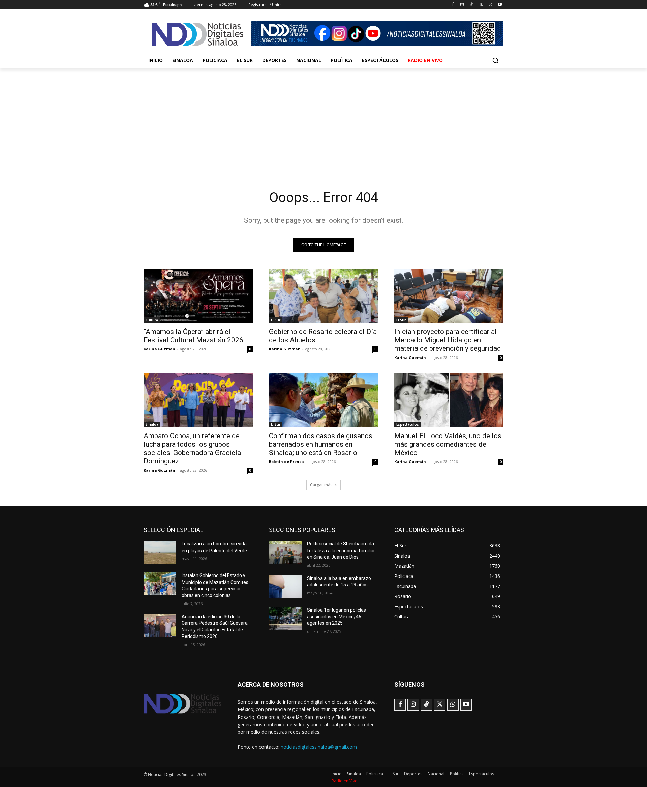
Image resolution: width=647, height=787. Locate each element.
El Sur (275, 320)
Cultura (152, 320)
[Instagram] (462, 5)
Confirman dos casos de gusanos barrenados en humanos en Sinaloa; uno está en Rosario (320, 444)
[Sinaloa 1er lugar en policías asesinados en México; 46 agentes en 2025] (285, 618)
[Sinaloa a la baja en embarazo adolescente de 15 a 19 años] (285, 586)
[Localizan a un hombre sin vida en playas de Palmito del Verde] (160, 552)
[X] (481, 5)
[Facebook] (453, 5)
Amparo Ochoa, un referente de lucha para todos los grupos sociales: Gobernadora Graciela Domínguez (192, 448)
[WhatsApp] (490, 5)
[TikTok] (471, 5)
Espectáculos (407, 424)
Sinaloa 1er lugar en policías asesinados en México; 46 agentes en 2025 (336, 616)
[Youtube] (499, 5)
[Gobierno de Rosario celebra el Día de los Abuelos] (323, 296)
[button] (495, 60)
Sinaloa (152, 424)
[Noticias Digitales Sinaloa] (197, 34)
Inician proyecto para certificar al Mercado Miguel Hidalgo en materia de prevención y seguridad (447, 340)
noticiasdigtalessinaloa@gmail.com (319, 746)
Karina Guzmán (159, 349)
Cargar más (321, 485)
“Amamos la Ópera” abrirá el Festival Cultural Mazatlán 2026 (193, 336)
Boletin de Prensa (286, 461)
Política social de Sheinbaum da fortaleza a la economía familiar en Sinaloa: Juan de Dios (341, 550)
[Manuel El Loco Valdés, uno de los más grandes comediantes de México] (448, 400)
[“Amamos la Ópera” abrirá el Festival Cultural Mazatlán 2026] (198, 296)
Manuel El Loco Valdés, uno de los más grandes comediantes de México (447, 444)
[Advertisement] (323, 119)
